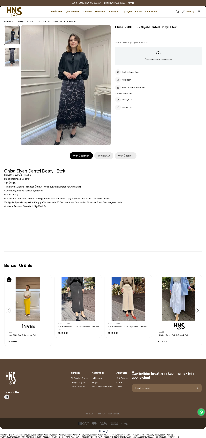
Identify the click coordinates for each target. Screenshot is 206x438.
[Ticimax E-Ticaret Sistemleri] (103, 431)
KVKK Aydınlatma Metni (102, 386)
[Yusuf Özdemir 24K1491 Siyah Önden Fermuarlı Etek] (78, 299)
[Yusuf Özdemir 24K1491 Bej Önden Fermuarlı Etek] (128, 299)
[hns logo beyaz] (18, 379)
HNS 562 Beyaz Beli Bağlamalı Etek (173, 335)
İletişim (95, 382)
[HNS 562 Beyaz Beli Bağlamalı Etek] (178, 299)
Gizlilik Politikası (78, 386)
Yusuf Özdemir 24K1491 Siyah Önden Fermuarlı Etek (78, 328)
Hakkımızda (97, 378)
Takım (119, 386)
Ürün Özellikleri (81, 155)
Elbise (119, 382)
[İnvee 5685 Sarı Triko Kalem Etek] (28, 299)
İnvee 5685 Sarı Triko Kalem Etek (22, 335)
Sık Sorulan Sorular (79, 378)
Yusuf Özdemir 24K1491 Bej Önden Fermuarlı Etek (127, 328)
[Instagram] (6, 397)
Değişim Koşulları (78, 382)
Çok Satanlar (122, 378)
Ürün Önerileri (125, 155)
